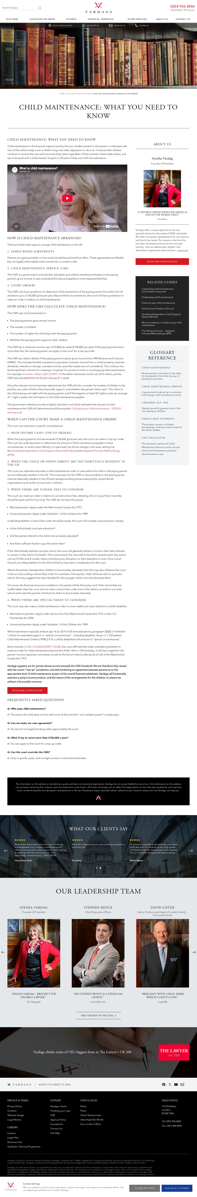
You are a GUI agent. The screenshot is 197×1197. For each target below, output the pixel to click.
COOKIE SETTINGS (145, 1188)
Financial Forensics (101, 19)
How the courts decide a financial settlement (115, 94)
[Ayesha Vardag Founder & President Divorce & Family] (33, 953)
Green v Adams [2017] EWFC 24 (43, 374)
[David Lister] (162, 953)
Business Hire (14, 1142)
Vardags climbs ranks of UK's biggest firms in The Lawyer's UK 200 (82, 1052)
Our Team (12, 19)
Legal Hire (13, 1137)
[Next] (190, 851)
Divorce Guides (84, 94)
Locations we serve (42, 19)
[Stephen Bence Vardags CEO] (98, 953)
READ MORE (50, 855)
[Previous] (6, 851)
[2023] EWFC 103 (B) (43, 646)
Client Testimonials (90, 1115)
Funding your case (60, 1110)
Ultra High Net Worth (91, 1119)
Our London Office (90, 1124)
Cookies (11, 1110)
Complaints (56, 1124)
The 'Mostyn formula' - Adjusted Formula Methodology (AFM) (158, 332)
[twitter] (170, 1084)
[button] (96, 868)
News (83, 1106)
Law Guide (71, 94)
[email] (182, 1084)
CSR (52, 1115)
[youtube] (176, 1084)
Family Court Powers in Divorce (158, 308)
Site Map (55, 1133)
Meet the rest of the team (97, 1016)
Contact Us (183, 19)
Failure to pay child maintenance (158, 302)
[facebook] (164, 1084)
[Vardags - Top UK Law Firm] (98, 12)
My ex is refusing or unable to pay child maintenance (161, 324)
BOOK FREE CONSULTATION (27, 691)
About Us (162, 19)
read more (183, 250)
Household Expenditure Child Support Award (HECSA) (42, 450)
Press (83, 1110)
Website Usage (15, 1115)
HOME (61, 94)
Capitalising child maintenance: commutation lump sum (158, 290)
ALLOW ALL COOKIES (177, 1188)
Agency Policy (58, 1119)
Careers (11, 1133)
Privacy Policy (14, 1106)
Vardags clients (58, 1106)
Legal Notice (14, 1119)
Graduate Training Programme (23, 1146)
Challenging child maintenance (157, 297)
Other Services (137, 19)
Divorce (71, 19)
